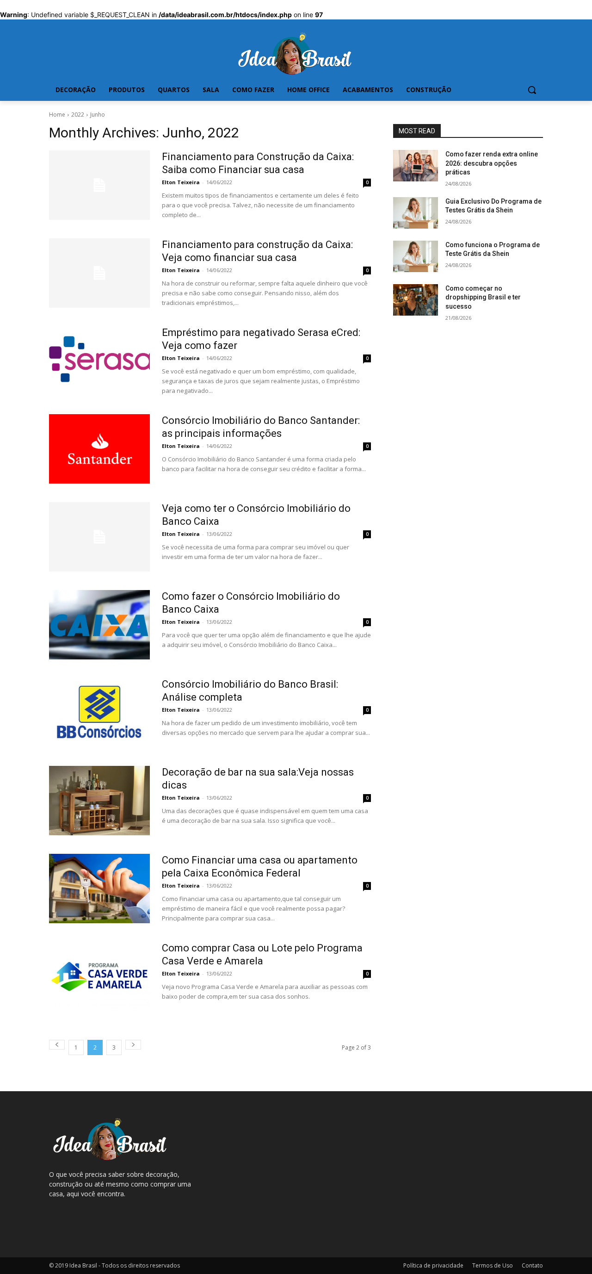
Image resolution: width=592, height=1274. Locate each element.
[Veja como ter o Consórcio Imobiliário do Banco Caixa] (99, 537)
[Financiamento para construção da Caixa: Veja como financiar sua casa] (99, 273)
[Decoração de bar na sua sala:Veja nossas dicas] (99, 800)
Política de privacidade (433, 1265)
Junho (97, 114)
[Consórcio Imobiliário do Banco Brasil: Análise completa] (99, 712)
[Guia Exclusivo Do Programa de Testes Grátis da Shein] (415, 213)
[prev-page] (57, 1045)
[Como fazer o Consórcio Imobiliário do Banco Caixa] (99, 624)
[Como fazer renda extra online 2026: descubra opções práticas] (415, 165)
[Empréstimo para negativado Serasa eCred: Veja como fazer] (99, 361)
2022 (77, 114)
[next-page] (133, 1045)
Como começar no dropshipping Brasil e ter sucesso (483, 297)
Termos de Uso (492, 1265)
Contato (532, 1265)
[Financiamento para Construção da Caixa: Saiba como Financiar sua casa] (99, 185)
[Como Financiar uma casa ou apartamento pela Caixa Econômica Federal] (99, 888)
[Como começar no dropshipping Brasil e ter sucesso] (415, 300)
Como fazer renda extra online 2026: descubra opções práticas (491, 163)
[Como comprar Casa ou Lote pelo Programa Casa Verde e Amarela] (99, 976)
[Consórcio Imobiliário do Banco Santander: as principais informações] (99, 449)
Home (57, 114)
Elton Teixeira (181, 182)
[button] (532, 90)
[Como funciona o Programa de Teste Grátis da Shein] (415, 256)
